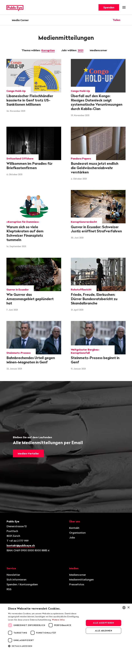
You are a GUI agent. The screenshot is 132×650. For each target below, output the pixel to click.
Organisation (77, 532)
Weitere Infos (58, 620)
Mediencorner (99, 50)
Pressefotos (76, 584)
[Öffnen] (124, 20)
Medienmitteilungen (81, 579)
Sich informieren (16, 579)
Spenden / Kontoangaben (22, 584)
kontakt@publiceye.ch (21, 545)
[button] (45, 646)
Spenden (108, 7)
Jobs (72, 537)
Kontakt (74, 527)
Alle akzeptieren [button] (103, 623)
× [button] (128, 607)
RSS (9, 589)
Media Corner (20, 20)
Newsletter (13, 574)
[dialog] (66, 627)
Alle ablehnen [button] (103, 630)
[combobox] (124, 607)
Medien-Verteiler (28, 453)
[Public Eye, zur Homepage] (14, 7)
